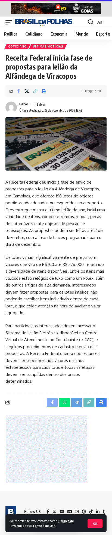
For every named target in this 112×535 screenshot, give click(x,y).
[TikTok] (91, 511)
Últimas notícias (48, 46)
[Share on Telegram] (76, 402)
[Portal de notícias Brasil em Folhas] (44, 22)
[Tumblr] (104, 511)
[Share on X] (27, 91)
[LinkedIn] (98, 511)
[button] (95, 523)
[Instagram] (77, 511)
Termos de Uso (44, 525)
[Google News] (69, 511)
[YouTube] (62, 511)
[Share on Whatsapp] (64, 402)
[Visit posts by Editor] (11, 107)
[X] (54, 511)
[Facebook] (47, 511)
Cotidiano (17, 46)
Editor (23, 104)
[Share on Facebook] (18, 91)
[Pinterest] (83, 511)
